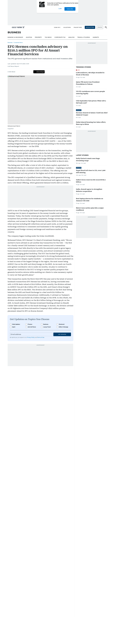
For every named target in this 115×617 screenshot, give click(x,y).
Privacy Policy (31, 337)
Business (10, 42)
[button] (9, 27)
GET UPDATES (62, 334)
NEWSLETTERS (90, 27)
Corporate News (18, 42)
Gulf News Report (13, 66)
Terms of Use (40, 337)
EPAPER (100, 27)
